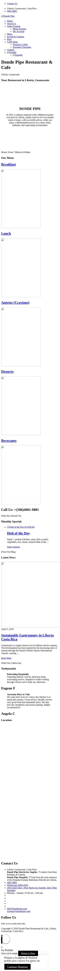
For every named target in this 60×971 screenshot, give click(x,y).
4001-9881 (12, 11)
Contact (10, 49)
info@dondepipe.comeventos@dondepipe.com (18, 909)
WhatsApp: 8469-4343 (17, 885)
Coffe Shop (12, 42)
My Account (18, 31)
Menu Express (19, 29)
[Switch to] (11, 52)
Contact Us (12, 3)
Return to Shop (28, 953)
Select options (13, 547)
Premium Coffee (20, 44)
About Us (11, 23)
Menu (9, 34)
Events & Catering (15, 36)
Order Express (13, 26)
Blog (9, 39)
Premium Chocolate (22, 47)
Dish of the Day (18, 533)
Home (10, 21)
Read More (6, 658)
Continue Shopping (17, 966)
